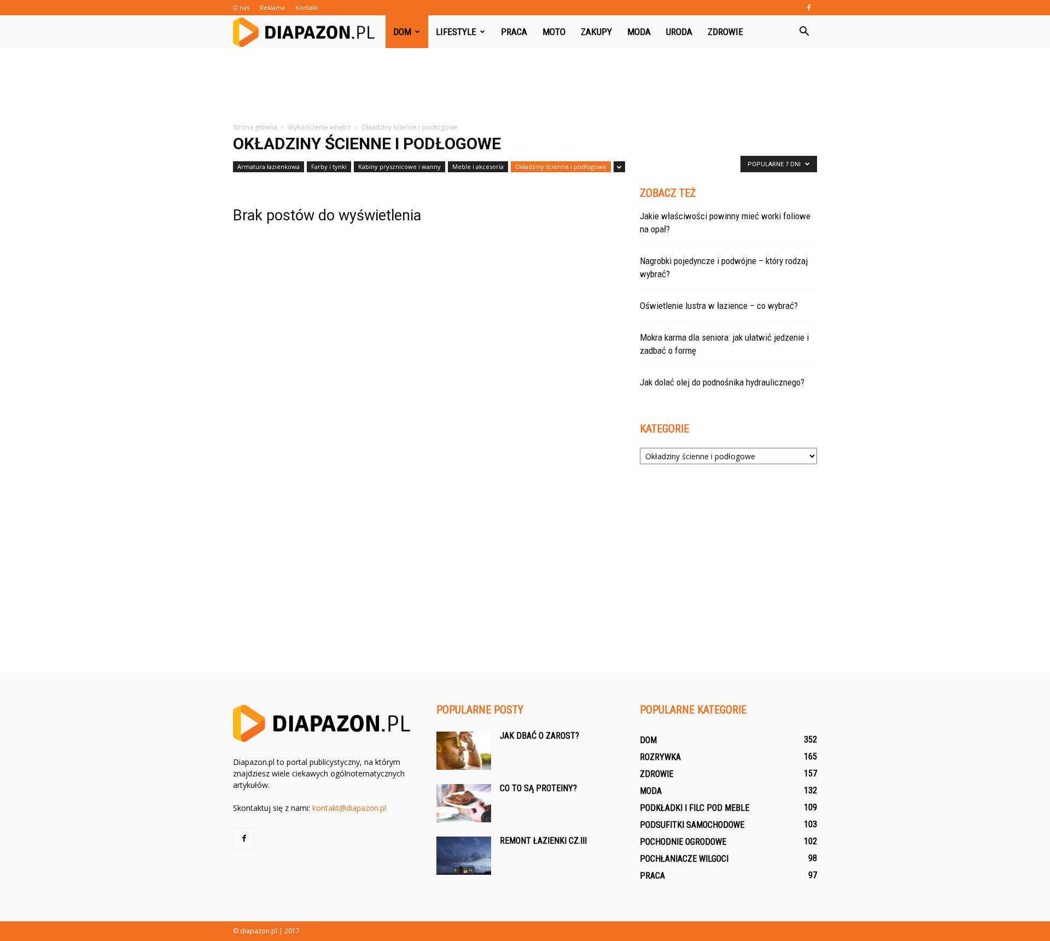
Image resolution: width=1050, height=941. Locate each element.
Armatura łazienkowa (268, 166)
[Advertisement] (525, 85)
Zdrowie (725, 31)
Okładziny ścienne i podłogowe (560, 166)
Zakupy (596, 31)
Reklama (272, 7)
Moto (553, 31)
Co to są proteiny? (538, 788)
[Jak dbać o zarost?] (463, 751)
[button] (804, 32)
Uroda (679, 31)
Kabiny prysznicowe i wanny (399, 166)
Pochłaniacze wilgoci (684, 859)
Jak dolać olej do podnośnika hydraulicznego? (722, 382)
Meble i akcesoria (478, 166)
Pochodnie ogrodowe (683, 842)
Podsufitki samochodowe (692, 825)
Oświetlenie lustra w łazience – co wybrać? (719, 305)
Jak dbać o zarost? (539, 735)
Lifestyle (456, 31)
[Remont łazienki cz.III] (463, 856)
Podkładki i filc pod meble (694, 808)
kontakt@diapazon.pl (349, 808)
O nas (241, 7)
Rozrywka (660, 757)
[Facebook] (809, 7)
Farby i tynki (329, 166)
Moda (639, 31)
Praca (514, 31)
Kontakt (306, 7)
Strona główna (255, 127)
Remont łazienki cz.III (543, 840)
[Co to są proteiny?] (463, 803)
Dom (402, 31)
